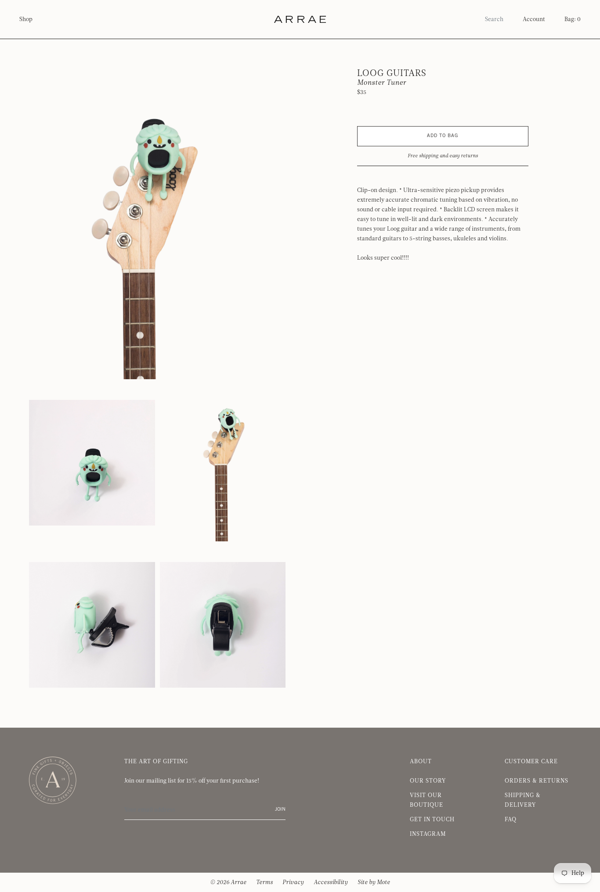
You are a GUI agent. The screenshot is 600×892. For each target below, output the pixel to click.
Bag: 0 (572, 19)
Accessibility (331, 882)
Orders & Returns (536, 780)
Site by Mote (374, 882)
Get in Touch (432, 819)
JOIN (280, 809)
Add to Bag (442, 136)
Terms (264, 882)
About (421, 761)
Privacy (293, 882)
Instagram (428, 834)
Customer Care (531, 761)
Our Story (428, 780)
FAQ (511, 819)
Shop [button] (26, 19)
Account (534, 19)
